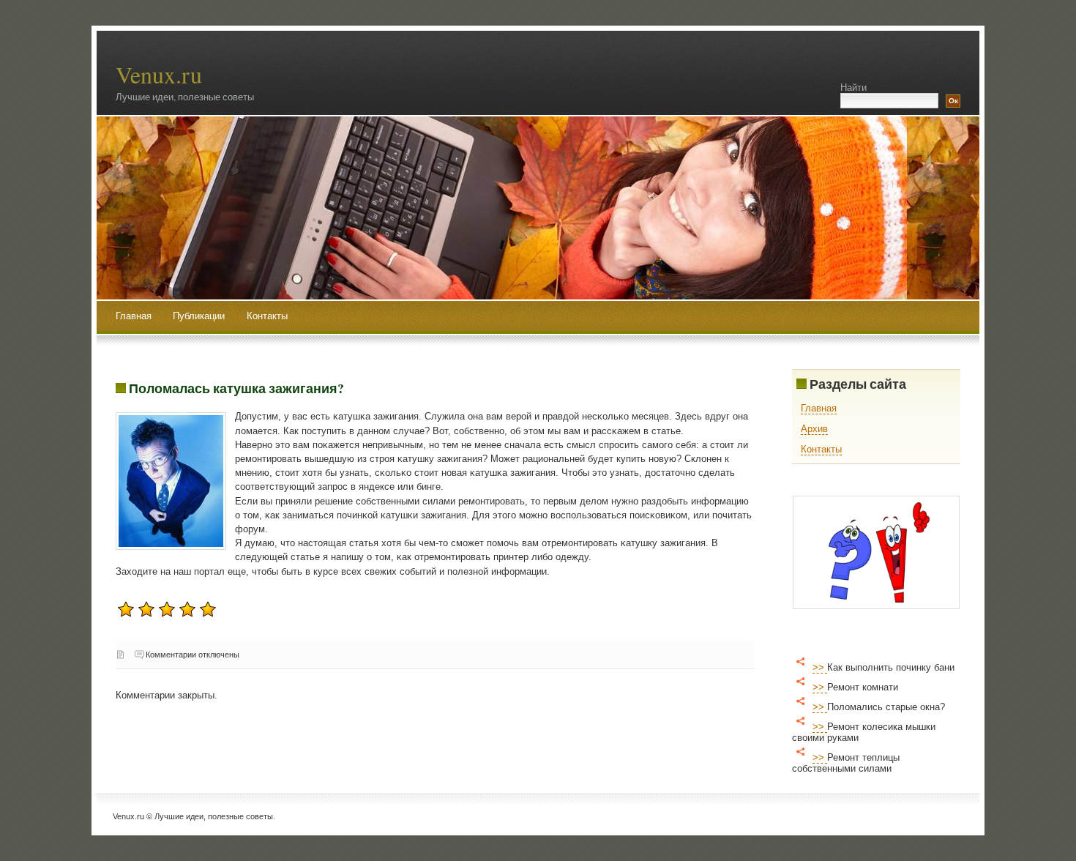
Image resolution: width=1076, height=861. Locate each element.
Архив (814, 428)
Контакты (267, 315)
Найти (853, 87)
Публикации (200, 315)
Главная (134, 315)
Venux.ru (159, 74)
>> (819, 667)
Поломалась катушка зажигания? (236, 388)
